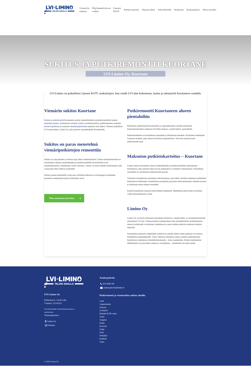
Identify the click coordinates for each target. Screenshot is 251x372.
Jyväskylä (103, 310)
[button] (64, 198)
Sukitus (47, 120)
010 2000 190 (108, 284)
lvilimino (51, 325)
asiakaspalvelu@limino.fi (113, 288)
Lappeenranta (105, 304)
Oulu (101, 332)
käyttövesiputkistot (52, 126)
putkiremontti (58, 120)
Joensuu (102, 307)
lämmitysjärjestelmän (78, 126)
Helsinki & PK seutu (108, 313)
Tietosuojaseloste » (52, 315)
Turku (101, 317)
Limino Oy (51, 321)
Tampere (103, 320)
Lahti (101, 301)
